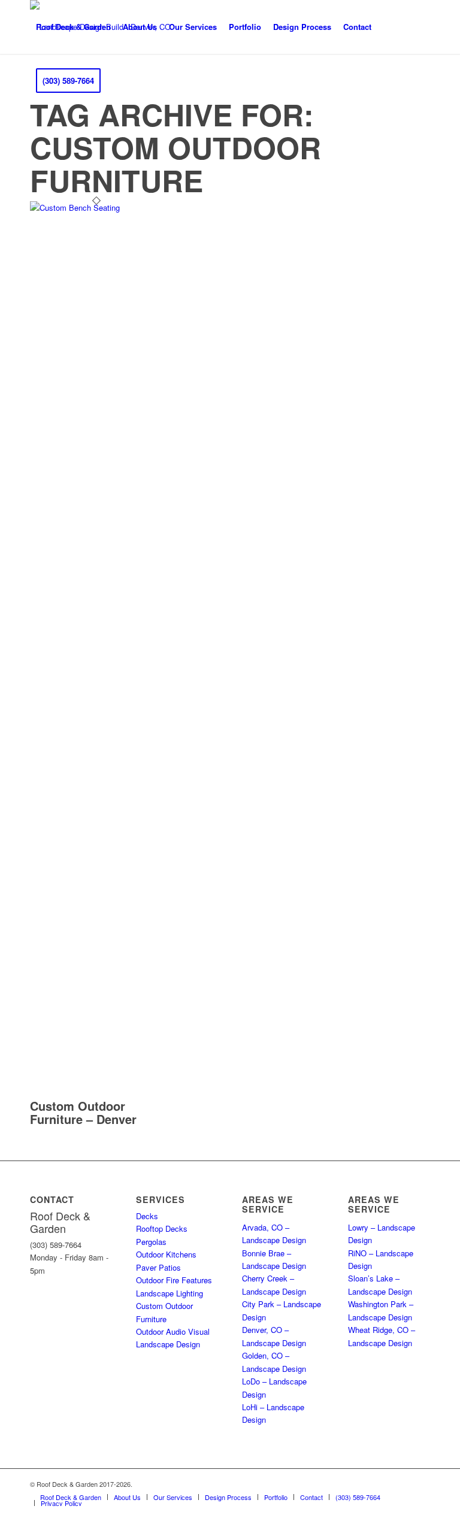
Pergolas (151, 1241)
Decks (147, 1216)
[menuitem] (73, 27)
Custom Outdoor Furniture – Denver (83, 1112)
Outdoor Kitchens (166, 1254)
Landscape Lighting (169, 1293)
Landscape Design (168, 1344)
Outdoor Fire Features (174, 1280)
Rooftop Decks (161, 1228)
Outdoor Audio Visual (173, 1331)
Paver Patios (158, 1267)
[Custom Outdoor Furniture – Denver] (96, 207)
